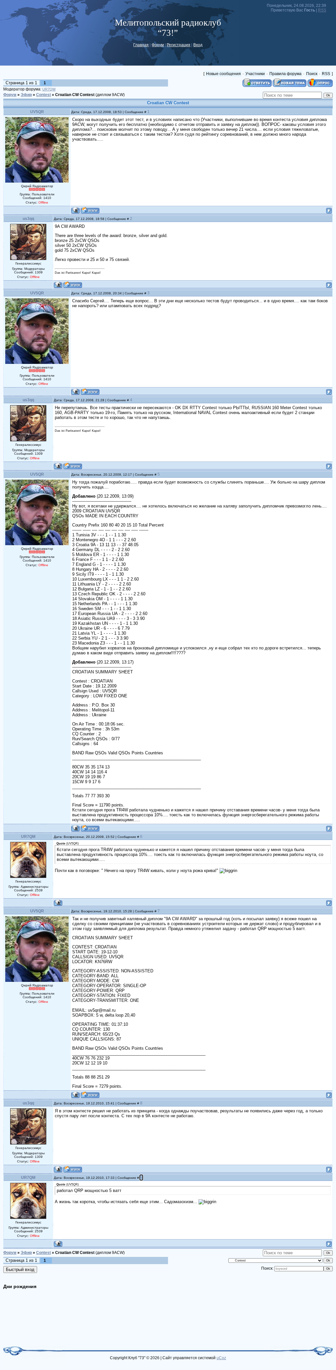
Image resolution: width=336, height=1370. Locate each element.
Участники (255, 73)
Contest (43, 94)
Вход (197, 45)
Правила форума (285, 73)
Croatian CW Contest (74, 94)
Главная (141, 45)
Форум (158, 45)
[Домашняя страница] (90, 210)
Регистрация (178, 45)
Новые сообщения (223, 73)
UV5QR (37, 111)
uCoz (221, 1358)
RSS (322, 10)
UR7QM (48, 89)
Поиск (311, 73)
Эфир (26, 94)
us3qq (28, 218)
